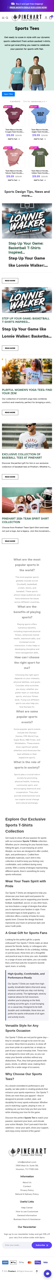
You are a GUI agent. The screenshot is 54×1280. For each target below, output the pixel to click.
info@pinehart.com (27, 1162)
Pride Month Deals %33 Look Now (28, 7)
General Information (27, 1215)
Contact (27, 1186)
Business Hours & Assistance (27, 1219)
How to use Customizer (27, 1211)
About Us (27, 1182)
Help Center (27, 1207)
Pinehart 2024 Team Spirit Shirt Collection (25, 520)
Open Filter (8, 94)
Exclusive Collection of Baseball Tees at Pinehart (22, 456)
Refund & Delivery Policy (27, 1194)
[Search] (7, 17)
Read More (10, 281)
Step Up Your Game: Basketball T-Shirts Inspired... (26, 248)
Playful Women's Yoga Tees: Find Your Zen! (27, 391)
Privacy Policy (27, 1190)
